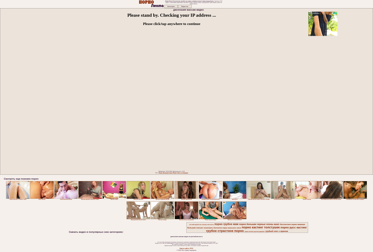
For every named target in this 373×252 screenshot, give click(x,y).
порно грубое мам (226, 224)
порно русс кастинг (294, 227)
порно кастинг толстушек (261, 227)
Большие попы (168, 173)
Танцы (161, 173)
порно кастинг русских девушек (255, 231)
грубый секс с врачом (276, 231)
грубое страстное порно (225, 231)
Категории (171, 6)
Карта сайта (184, 248)
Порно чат (184, 6)
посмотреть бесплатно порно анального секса (222, 228)
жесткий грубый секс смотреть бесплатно (201, 224)
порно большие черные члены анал (259, 224)
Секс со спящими (182, 173)
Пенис (175, 173)
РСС (191, 248)
